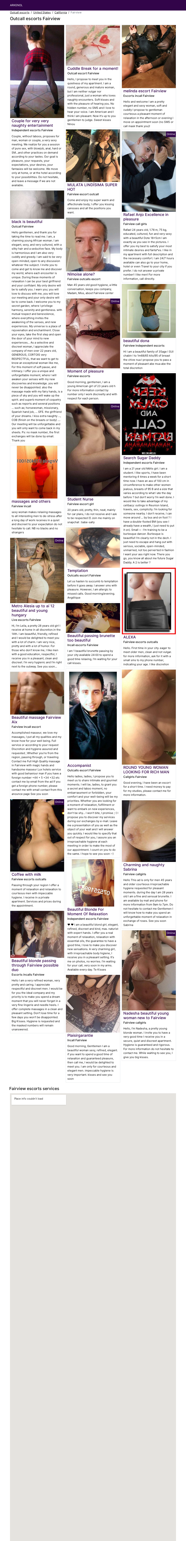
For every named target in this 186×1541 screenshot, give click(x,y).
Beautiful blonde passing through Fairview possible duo (35, 965)
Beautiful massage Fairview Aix (36, 719)
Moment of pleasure (85, 371)
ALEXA (129, 637)
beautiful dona (136, 340)
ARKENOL (16, 5)
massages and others (31, 501)
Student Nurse (80, 499)
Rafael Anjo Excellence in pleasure (145, 216)
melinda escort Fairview (144, 91)
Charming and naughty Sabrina (144, 867)
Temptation (77, 570)
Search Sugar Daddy (142, 458)
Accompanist (79, 765)
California (60, 12)
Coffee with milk (26, 874)
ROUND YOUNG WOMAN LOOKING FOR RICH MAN (146, 769)
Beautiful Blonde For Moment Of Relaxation (87, 911)
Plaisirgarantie (80, 1035)
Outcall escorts (19, 12)
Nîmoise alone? (81, 274)
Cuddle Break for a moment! (92, 68)
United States (42, 12)
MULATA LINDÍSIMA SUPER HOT (92, 187)
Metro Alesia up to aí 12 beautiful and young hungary (33, 610)
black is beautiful (27, 221)
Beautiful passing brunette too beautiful (91, 637)
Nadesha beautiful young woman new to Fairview (146, 1015)
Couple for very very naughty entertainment (32, 123)
